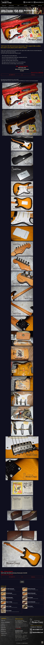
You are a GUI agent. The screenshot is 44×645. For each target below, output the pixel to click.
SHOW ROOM (11, 5)
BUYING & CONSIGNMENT (5, 622)
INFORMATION (3, 629)
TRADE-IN (33, 5)
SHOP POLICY (3, 631)
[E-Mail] (39, 2)
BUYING (25, 5)
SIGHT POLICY (3, 635)
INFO (18, 5)
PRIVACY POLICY (4, 633)
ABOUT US (40, 5)
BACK (22, 581)
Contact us (33, 74)
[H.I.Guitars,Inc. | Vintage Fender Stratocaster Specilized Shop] (6, 2)
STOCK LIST (4, 5)
